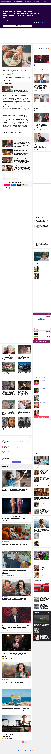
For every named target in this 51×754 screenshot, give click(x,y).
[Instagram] (37, 48)
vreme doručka (20, 80)
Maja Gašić (4, 22)
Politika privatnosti (39, 748)
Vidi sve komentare (16, 461)
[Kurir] (8, 746)
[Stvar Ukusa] (42, 746)
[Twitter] (39, 48)
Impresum (13, 748)
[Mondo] (4, 1)
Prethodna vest (7, 174)
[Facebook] (35, 48)
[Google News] (46, 48)
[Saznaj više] (48, 250)
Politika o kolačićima (30, 748)
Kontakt (17, 748)
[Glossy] (21, 746)
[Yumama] (37, 746)
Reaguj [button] (4, 187)
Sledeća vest (25, 174)
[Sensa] (33, 746)
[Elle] (15, 746)
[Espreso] (12, 746)
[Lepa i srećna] (25, 746)
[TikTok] (44, 48)
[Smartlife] (28, 746)
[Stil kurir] (18, 746)
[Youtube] (42, 48)
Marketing (10, 748)
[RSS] (48, 48)
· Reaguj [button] (37, 90)
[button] (31, 22)
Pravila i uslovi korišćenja (23, 748)
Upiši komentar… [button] (8, 458)
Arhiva (35, 748)
